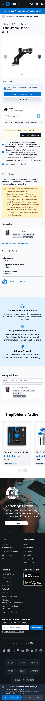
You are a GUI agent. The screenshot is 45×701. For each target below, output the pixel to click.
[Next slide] (25, 470)
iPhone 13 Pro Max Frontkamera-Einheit (22, 17)
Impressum (6, 578)
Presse (25, 544)
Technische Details (10, 251)
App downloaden (31, 570)
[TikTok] (4, 650)
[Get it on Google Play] (32, 583)
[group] (5, 56)
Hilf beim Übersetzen (20, 643)
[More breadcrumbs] (3, 16)
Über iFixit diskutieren (10, 551)
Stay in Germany (22, 99)
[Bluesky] (32, 651)
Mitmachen (27, 551)
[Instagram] (18, 650)
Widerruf (5, 589)
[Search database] (31, 4)
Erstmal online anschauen (14, 632)
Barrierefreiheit (8, 574)
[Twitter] (13, 650)
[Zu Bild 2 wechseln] (23, 74)
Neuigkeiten (28, 548)
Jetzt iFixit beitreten (30, 135)
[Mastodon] (27, 650)
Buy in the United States (22, 94)
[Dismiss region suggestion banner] (42, 686)
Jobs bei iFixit (7, 555)
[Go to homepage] (13, 4)
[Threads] (36, 650)
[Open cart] (36, 4)
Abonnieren (36, 627)
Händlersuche (28, 559)
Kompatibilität (8, 224)
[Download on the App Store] (31, 575)
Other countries (33, 697)
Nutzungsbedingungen (11, 585)
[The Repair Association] (40, 650)
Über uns (5, 544)
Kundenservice (7, 548)
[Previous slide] (20, 470)
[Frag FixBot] (38, 116)
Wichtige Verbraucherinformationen (12, 601)
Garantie (5, 593)
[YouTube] (22, 650)
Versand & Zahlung (9, 596)
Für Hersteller (28, 562)
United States (10, 697)
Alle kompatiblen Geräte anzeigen (15, 244)
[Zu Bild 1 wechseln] (21, 74)
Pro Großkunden (29, 555)
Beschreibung (8, 174)
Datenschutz (7, 581)
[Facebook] (9, 650)
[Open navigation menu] (2, 4)
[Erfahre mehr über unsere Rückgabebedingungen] (25, 164)
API (3, 559)
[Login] (42, 4)
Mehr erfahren (16, 523)
